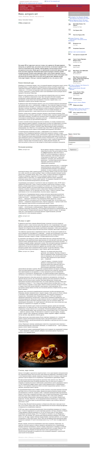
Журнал (30, 6)
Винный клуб (51, 6)
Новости (50, 10)
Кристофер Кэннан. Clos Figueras (79, 24)
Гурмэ (32, 8)
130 (70, 104)
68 (69, 59)
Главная (22, 6)
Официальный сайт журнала (29, 1)
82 (69, 70)
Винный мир (24, 8)
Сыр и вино (50, 8)
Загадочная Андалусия (79, 48)
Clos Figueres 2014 (77, 30)
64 (69, 54)
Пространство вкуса (27, 10)
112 (70, 98)
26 (69, 24)
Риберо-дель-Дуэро (78, 105)
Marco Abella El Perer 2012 (79, 112)
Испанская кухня (77, 98)
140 (70, 112)
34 (69, 34)
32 (69, 29)
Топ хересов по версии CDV (80, 54)
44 (69, 43)
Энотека (38, 6)
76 (69, 65)
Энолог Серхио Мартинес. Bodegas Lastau (79, 59)
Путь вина (50, 4)
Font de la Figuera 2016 (79, 35)
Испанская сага (77, 43)
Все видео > (70, 136)
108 (70, 92)
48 (69, 47)
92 (69, 78)
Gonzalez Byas (76, 65)
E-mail (70, 144)
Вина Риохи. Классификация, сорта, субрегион (80, 71)
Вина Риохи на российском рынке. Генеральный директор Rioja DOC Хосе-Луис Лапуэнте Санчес (81, 79)
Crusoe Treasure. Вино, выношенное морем (78, 92)
